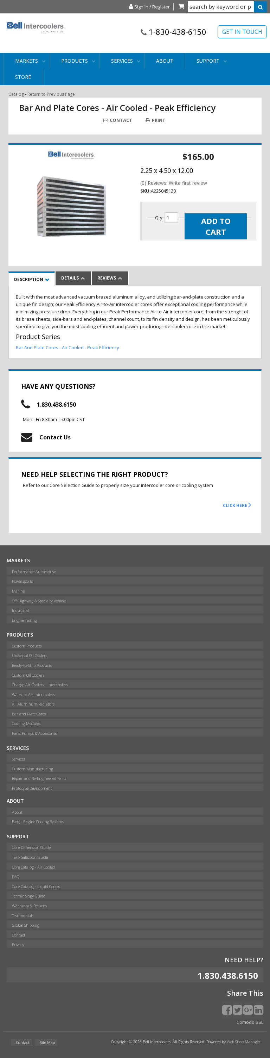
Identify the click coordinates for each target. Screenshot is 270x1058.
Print (158, 120)
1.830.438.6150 (56, 404)
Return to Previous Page (51, 94)
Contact (120, 120)
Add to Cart (216, 226)
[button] (227, 6)
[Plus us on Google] (248, 1010)
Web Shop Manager (244, 1041)
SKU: (145, 191)
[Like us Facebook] (227, 1010)
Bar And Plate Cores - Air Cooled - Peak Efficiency (67, 347)
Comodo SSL (250, 1022)
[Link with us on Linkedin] (258, 1010)
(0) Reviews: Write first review (173, 183)
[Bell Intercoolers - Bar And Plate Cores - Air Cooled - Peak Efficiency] (72, 155)
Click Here (235, 505)
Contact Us (55, 437)
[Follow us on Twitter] (237, 1010)
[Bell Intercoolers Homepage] (36, 36)
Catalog (16, 94)
